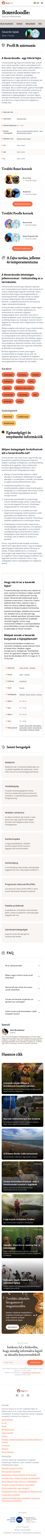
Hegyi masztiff (7, 1433)
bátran (20, 381)
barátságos (8, 375)
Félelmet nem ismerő (24, 388)
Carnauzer (6, 1445)
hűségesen (23, 394)
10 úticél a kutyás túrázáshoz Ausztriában (18, 1485)
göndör (27, 675)
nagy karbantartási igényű (30, 132)
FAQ (40, 23)
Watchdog (8, 416)
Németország (21, 119)
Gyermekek (28, 726)
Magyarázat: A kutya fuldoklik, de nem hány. (19, 1475)
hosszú (21, 688)
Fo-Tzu (4, 1423)
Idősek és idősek (33, 730)
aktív (35, 394)
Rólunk (17, 1530)
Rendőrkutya (9, 423)
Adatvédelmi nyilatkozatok (31, 1373)
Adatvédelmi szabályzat (31, 1532)
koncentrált (8, 394)
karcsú (33, 694)
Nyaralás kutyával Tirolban (12, 1468)
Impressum (16, 1532)
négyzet (22, 694)
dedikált (7, 388)
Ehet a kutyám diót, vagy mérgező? (15, 1488)
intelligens (8, 381)
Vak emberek (37, 728)
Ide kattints (12, 1327)
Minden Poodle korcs (22, 248)
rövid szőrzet (23, 668)
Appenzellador (7, 1420)
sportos (39, 694)
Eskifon (5, 1436)
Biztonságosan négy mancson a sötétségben (19, 1481)
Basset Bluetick (8, 1452)
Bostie (4, 1426)
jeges (21, 675)
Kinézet (19, 23)
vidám (31, 381)
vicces (19, 401)
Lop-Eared (22, 681)
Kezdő (21, 726)
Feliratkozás (35, 1362)
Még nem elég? (22, 1343)
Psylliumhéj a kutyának (11, 1495)
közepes (32, 668)
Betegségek (30, 23)
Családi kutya (23, 416)
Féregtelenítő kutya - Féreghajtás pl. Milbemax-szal (22, 1491)
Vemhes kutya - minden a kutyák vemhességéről (21, 1478)
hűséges (35, 375)
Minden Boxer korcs (22, 204)
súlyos (28, 694)
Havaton (5, 1449)
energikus (23, 375)
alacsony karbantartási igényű (27, 131)
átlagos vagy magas (24, 139)
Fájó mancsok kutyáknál (11, 1471)
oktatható (8, 401)
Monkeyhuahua (8, 1429)
